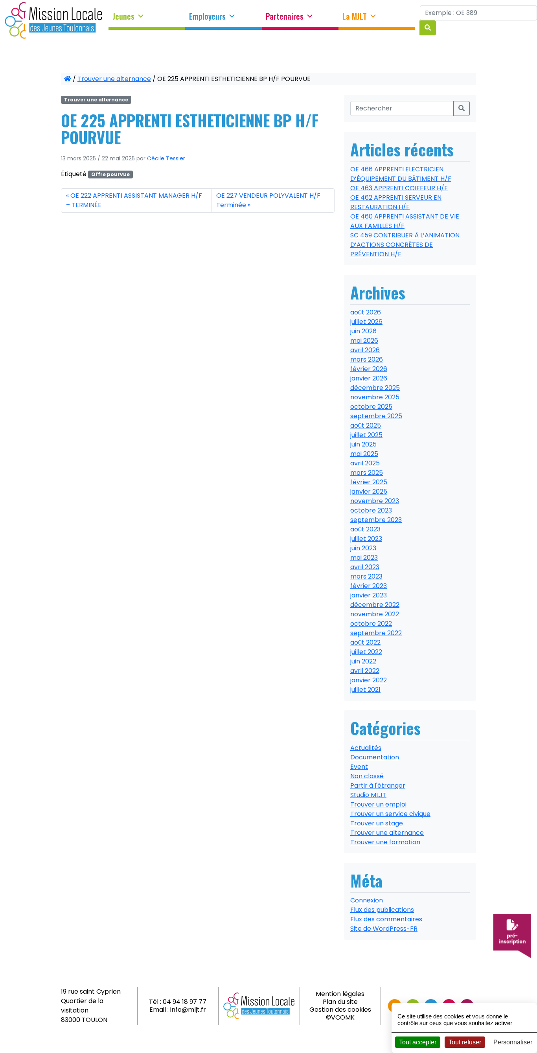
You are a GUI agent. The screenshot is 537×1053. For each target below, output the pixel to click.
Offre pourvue (110, 174)
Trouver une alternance (114, 78)
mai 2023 (364, 557)
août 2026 (365, 312)
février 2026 (368, 368)
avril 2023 (364, 567)
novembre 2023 (374, 500)
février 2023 (368, 585)
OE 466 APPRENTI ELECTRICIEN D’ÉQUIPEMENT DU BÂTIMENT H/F (400, 174)
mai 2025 (364, 453)
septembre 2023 (376, 519)
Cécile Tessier (166, 158)
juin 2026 (363, 331)
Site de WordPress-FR (383, 928)
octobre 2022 (371, 623)
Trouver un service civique (390, 813)
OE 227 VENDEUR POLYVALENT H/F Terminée (268, 200)
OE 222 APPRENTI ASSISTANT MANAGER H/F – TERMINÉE (134, 200)
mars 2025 (366, 472)
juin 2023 (363, 548)
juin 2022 (363, 661)
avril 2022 (364, 670)
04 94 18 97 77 (184, 1001)
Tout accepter (417, 1042)
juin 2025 (363, 444)
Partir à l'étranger (377, 785)
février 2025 (368, 482)
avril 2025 (365, 463)
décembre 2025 (375, 387)
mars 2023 (366, 576)
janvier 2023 (368, 595)
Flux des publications (382, 909)
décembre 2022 (374, 604)
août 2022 (365, 642)
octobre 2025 (371, 406)
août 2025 (365, 425)
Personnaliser (512, 1042)
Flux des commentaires (386, 919)
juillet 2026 (366, 321)
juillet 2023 (366, 538)
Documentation (374, 757)
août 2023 (365, 529)
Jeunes (123, 16)
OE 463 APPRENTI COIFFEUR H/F (399, 188)
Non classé (367, 776)
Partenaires (284, 16)
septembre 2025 (376, 416)
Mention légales (340, 993)
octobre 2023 (371, 510)
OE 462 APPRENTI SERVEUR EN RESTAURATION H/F (395, 202)
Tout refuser (465, 1042)
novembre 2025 (374, 397)
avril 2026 (365, 350)
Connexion (366, 900)
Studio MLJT (368, 794)
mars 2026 (366, 359)
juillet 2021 (365, 689)
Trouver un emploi (378, 804)
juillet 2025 (366, 434)
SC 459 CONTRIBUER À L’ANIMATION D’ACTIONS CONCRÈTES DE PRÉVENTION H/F (405, 245)
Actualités (365, 747)
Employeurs (207, 16)
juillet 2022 (366, 651)
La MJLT (354, 16)
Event (359, 766)
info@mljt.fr (188, 1009)
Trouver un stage (376, 823)
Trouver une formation (385, 842)
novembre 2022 (374, 614)
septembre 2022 (376, 633)
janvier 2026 (368, 378)
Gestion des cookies (340, 1009)
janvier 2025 (368, 491)
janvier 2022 (368, 680)
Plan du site (340, 1001)
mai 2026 (364, 340)
